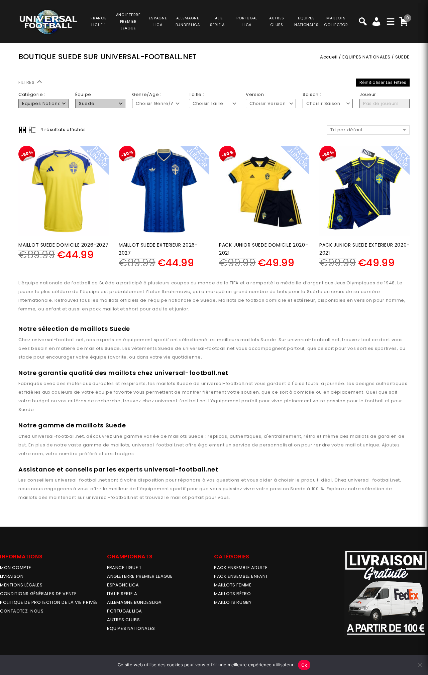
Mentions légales (21, 585)
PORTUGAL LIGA (124, 611)
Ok (304, 665)
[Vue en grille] (22, 130)
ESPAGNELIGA (158, 21)
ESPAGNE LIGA (123, 585)
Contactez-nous (21, 611)
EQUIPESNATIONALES (306, 21)
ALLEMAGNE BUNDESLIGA (134, 602)
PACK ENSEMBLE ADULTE (241, 567)
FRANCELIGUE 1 (98, 21)
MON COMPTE (15, 567)
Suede (268, 339)
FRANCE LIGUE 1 (124, 567)
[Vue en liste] (32, 130)
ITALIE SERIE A (122, 593)
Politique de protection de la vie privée (49, 602)
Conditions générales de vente (38, 593)
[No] (419, 665)
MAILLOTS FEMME (232, 585)
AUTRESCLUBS (276, 21)
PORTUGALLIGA (246, 21)
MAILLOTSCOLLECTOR (336, 21)
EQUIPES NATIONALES (366, 57)
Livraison (11, 576)
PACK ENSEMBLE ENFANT (241, 576)
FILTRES (27, 82)
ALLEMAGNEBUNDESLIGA (188, 21)
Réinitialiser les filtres (383, 82)
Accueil (328, 57)
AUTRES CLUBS (123, 620)
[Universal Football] (47, 22)
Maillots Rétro (232, 593)
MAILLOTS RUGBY (232, 602)
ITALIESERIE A (217, 21)
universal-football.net (58, 339)
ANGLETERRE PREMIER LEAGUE (128, 21)
